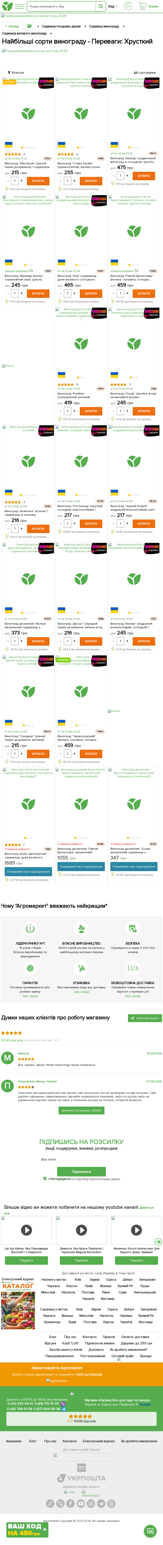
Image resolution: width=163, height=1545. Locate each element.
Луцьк (144, 1286)
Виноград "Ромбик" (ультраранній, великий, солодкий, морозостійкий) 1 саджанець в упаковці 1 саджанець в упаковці (77, 395)
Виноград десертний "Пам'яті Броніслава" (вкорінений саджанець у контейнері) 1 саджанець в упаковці (78, 850)
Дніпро (127, 1279)
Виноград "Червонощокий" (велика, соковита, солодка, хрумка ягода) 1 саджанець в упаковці (78, 738)
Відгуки (50, 1343)
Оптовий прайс (122, 1356)
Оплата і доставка (135, 1337)
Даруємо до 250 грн (136, 1343)
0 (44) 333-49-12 (20, 1403)
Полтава (88, 1292)
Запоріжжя (147, 1279)
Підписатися (81, 1172)
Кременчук (52, 1322)
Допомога (96, 1350)
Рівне (106, 1292)
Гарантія (109, 1337)
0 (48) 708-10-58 (19, 1409)
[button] (22, 147)
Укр (111, 6)
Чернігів (88, 1299)
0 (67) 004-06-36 (47, 1409)
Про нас (70, 1337)
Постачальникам (92, 1356)
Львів (89, 1286)
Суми (122, 1292)
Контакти (90, 1337)
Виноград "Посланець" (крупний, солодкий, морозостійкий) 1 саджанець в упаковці (80, 507)
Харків (95, 1279)
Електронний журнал (99, 1441)
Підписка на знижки (100, 1343)
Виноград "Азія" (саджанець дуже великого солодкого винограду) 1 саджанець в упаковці (77, 277)
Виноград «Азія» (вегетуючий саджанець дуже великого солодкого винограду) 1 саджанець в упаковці (25, 855)
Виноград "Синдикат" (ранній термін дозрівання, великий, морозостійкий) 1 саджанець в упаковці (26, 738)
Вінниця (105, 1286)
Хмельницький (145, 1292)
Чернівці (126, 1316)
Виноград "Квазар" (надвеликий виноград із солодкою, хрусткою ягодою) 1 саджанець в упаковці (133, 160)
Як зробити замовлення (139, 1441)
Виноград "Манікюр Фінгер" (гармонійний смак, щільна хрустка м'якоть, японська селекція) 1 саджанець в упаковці (28, 277)
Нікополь (68, 1292)
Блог (52, 1337)
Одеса (111, 1279)
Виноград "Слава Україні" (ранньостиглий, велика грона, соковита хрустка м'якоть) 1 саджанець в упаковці (79, 165)
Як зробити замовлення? (129, 1350)
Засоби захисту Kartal (65, 1350)
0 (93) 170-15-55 (46, 1403)
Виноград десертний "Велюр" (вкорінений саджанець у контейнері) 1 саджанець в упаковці (25, 625)
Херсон (71, 1286)
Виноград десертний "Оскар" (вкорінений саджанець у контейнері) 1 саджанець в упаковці (130, 850)
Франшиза (13, 1441)
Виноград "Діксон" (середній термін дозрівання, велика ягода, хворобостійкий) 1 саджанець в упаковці (81, 625)
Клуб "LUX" (70, 1343)
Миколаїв (48, 1292)
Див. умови (30, 996)
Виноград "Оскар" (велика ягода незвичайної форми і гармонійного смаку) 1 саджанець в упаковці (134, 395)
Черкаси (53, 1286)
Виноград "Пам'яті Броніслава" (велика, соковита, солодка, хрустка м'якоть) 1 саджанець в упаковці (132, 277)
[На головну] (7, 6)
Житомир (107, 1299)
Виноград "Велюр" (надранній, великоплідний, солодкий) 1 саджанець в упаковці (131, 625)
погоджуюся (61, 1178)
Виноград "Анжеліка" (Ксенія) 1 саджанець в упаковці (26, 513)
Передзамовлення (59, 1356)
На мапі (144, 1404)
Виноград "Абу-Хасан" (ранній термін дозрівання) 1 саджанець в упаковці (27, 165)
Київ (78, 1279)
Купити (38, 181)
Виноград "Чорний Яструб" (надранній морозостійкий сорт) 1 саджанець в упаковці (133, 507)
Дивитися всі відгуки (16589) (81, 1110)
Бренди (146, 1356)
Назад (14, 26)
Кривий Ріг (125, 1286)
